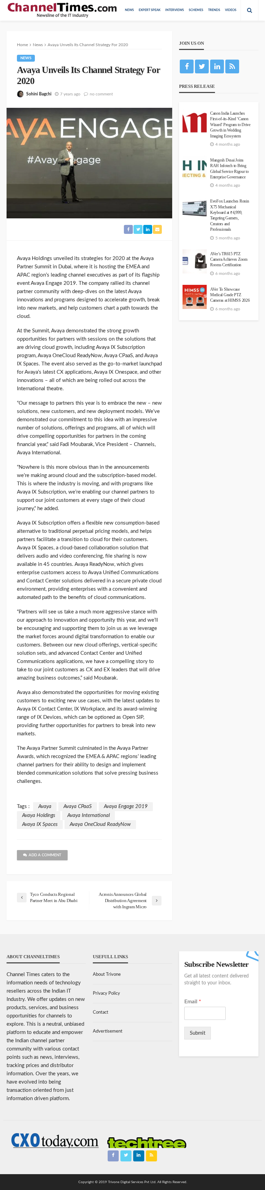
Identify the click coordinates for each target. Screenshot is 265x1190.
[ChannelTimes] (63, 10)
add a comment (45, 855)
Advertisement (107, 1031)
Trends (214, 10)
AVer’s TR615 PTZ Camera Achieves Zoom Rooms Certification (228, 260)
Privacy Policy (106, 993)
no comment (101, 94)
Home (22, 45)
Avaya (44, 806)
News (129, 10)
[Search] (249, 10)
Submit (197, 1033)
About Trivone (107, 974)
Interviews (174, 10)
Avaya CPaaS (77, 806)
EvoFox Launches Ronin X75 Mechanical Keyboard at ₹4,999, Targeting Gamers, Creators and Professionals (229, 215)
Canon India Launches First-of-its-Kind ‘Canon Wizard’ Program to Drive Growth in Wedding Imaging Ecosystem (230, 124)
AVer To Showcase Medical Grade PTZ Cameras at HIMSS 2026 (230, 295)
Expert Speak (149, 10)
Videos (230, 10)
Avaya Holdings (38, 815)
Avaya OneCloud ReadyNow (100, 824)
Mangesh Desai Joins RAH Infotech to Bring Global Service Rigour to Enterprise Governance (229, 168)
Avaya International (88, 815)
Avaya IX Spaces (40, 824)
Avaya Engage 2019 (126, 806)
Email (192, 1001)
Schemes (196, 10)
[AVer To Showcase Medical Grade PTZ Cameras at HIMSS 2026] (195, 297)
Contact (100, 1012)
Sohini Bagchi (38, 94)
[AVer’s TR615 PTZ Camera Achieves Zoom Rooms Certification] (195, 261)
